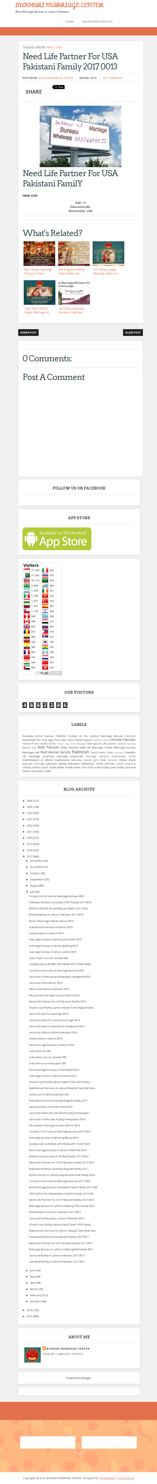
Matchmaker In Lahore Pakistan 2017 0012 (55, 1212)
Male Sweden (69, 747)
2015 (30, 1316)
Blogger (86, 1378)
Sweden (130, 752)
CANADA (60, 736)
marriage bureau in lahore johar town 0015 (55, 939)
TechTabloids (126, 1478)
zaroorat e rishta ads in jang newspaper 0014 (57, 1119)
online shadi (127, 760)
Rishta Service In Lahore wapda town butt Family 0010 (62, 1175)
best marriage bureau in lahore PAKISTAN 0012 (58, 1150)
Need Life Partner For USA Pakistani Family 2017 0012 (61, 1200)
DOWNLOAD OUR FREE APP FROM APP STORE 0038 (59, 964)
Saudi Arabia (98, 752)
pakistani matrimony (81, 763)
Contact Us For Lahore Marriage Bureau (95, 736)
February (36, 1295)
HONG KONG (48, 743)
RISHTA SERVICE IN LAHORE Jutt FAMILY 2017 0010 (58, 908)
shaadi (44, 767)
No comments (112, 78)
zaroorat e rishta (40, 771)
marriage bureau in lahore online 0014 (52, 1076)
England (87, 739)
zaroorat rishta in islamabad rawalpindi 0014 (56, 1026)
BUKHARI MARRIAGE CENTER (59, 4)
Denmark (130, 736)
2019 (30, 844)
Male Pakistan (48, 747)
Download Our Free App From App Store (48, 740)
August (34, 885)
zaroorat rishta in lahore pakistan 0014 (53, 1032)
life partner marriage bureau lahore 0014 (54, 1125)
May (33, 1276)
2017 (30, 856)
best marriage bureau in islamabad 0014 (54, 1069)
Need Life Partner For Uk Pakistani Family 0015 (57, 1001)
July (32, 891)
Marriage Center (102, 747)
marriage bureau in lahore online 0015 (52, 952)
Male (50, 47)
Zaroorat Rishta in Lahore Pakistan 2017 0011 (57, 1255)
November (37, 867)
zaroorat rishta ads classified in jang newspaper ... (60, 1113)
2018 (30, 850)
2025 (30, 807)
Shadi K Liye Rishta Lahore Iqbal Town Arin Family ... (60, 1082)
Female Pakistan (123, 739)
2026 (30, 801)
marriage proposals (70, 756)
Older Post (133, 332)
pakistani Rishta (56, 763)
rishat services (105, 763)
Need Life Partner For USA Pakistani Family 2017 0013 (61, 1162)
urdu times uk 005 (40, 1051)
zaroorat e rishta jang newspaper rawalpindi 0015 (60, 976)
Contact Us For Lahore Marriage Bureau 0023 (56, 896)
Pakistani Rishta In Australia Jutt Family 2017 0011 (59, 1237)
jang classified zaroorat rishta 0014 (50, 1107)
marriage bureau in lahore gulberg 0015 (53, 946)
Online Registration (97, 21)
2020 (30, 838)
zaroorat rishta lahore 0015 (46, 983)
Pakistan (80, 752)
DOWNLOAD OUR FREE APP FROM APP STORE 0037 (59, 1144)
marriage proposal (41, 756)
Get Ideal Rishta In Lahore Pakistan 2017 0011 (57, 1261)
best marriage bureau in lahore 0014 (51, 1045)
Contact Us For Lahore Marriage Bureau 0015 (56, 970)
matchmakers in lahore (37, 760)
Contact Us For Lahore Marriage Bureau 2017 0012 (60, 1181)
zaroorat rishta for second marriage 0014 (54, 1020)
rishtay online (31, 767)
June (33, 1270)
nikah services (109, 760)
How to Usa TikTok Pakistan (71, 743)
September (37, 879)
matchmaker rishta (124, 756)
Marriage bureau (125, 747)
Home (69, 21)
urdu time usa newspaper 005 (47, 1063)
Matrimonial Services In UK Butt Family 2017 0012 (59, 1156)
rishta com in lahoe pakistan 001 (49, 1094)
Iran (129, 743)
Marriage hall (30, 752)
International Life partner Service (106, 743)
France (35, 743)
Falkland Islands (101, 740)
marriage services (97, 756)
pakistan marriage (33, 763)
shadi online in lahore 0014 (45, 1038)
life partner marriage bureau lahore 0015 (54, 995)
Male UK (85, 747)
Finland (26, 743)
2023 (30, 819)
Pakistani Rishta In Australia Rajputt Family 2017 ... (59, 1100)
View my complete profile (63, 1354)
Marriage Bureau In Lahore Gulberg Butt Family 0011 (61, 1249)
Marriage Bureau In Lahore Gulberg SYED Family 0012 (62, 1206)
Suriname (119, 752)
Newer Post (28, 332)
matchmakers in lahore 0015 (46, 933)
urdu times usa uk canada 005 (47, 1057)
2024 (30, 813)
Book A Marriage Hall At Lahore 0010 (51, 921)
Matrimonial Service (55, 752)
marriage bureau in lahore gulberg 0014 (53, 1137)
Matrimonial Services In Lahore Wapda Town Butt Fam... (63, 1230)
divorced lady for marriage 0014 (48, 1014)
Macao (26, 747)
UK (24, 756)
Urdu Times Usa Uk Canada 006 (48, 958)
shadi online (73, 767)
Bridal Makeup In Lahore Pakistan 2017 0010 (56, 914)
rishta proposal (126, 763)
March (34, 1289)
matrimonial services (68, 760)
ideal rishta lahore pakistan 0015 (49, 989)
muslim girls (90, 760)
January (35, 1301)
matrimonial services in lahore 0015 (51, 927)
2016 (30, 1310)
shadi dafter (57, 767)
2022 (30, 825)
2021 (30, 831)
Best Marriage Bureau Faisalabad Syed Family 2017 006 (63, 1187)
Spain (110, 752)
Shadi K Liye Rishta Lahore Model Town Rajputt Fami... (62, 1007)
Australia (28, 736)
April (33, 1282)
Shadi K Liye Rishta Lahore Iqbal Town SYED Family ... (61, 1224)
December (37, 861)
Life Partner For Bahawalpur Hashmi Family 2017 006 (61, 1193)
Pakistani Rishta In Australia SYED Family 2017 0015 (60, 902)
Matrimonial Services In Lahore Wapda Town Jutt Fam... (62, 1088)
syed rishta (117, 767)
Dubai (78, 740)
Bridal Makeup (44, 736)
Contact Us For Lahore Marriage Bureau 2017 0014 (60, 1131)
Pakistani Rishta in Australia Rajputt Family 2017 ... (59, 1169)
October (35, 873)
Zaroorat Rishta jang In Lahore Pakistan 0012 (56, 1218)
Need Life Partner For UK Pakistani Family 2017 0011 (61, 1243)
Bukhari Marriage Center (56, 78)
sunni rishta (101, 767)
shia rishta (87, 767)
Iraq (133, 743)
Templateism (107, 1478)
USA (58, 47)
